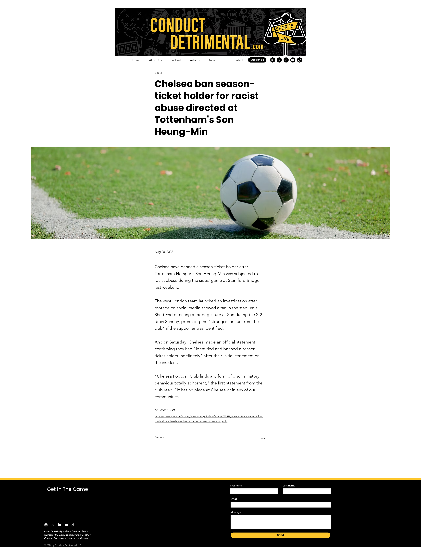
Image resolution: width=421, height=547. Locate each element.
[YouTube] (292, 60)
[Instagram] (272, 60)
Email (234, 499)
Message (236, 512)
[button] (257, 60)
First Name (236, 485)
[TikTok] (299, 60)
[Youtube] (66, 524)
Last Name (289, 485)
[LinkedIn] (286, 60)
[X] (279, 60)
